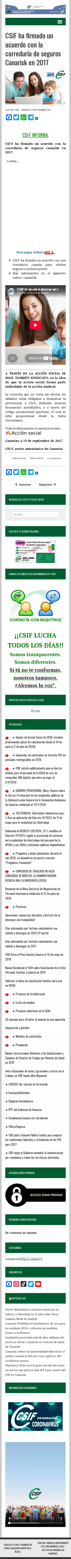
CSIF (17, 109)
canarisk (29, 277)
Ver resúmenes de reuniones (21, 1232)
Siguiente (45, 484)
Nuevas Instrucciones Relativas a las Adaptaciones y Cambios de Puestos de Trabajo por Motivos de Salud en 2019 (34, 1058)
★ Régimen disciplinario (19, 1101)
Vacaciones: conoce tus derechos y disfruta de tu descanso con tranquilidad (32, 917)
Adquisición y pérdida (17, 1028)
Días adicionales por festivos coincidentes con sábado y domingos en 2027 (31, 943)
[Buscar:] (35, 514)
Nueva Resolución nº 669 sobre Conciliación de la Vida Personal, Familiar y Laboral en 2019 (35, 970)
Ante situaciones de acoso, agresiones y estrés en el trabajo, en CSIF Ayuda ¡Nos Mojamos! (34, 1073)
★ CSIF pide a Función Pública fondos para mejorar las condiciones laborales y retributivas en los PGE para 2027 (33, 1140)
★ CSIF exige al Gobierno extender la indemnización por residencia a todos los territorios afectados (34, 1155)
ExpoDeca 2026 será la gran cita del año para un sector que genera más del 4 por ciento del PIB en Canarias (35, 1370)
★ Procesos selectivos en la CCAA (31, 1011)
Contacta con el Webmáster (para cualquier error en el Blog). (18, 1548)
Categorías (12, 1259)
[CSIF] (35, 9)
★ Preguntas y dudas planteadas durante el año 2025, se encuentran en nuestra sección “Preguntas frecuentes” (33, 858)
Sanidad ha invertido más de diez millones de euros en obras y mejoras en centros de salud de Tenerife (34, 1342)
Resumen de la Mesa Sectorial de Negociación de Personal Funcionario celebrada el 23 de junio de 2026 (32, 893)
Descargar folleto (30, 252)
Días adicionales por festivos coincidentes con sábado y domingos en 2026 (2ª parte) (31, 930)
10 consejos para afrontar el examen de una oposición (35, 1019)
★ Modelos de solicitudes (27, 1036)
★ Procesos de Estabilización (28, 994)
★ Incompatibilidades (17, 1093)
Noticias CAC (19, 1298)
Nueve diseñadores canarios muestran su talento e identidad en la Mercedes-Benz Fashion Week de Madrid (32, 1314)
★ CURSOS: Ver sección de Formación (26, 1084)
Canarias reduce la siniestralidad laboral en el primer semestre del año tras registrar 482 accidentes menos (35, 1356)
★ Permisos (19, 906)
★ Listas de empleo (23, 1002)
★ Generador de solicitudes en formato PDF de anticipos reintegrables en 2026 (35, 757)
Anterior (25, 484)
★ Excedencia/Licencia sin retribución (26, 1118)
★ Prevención (20, 1045)
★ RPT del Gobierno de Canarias (23, 1109)
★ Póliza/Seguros (15, 1126)
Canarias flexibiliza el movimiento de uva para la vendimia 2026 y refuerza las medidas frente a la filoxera (35, 1328)
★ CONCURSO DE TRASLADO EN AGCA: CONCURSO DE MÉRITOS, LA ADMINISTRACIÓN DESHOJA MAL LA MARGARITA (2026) (30, 876)
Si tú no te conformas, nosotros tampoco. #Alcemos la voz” (36, 678)
